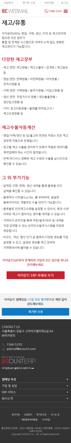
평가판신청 (41, 414)
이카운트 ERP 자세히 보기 (35, 275)
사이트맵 (46, 419)
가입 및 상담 (9, 385)
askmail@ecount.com (21, 348)
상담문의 (8, 2)
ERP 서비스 (9, 392)
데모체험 (49, 2)
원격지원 (16, 414)
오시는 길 (55, 414)
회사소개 (7, 398)
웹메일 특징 (9, 379)
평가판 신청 (29, 2)
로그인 (64, 2)
